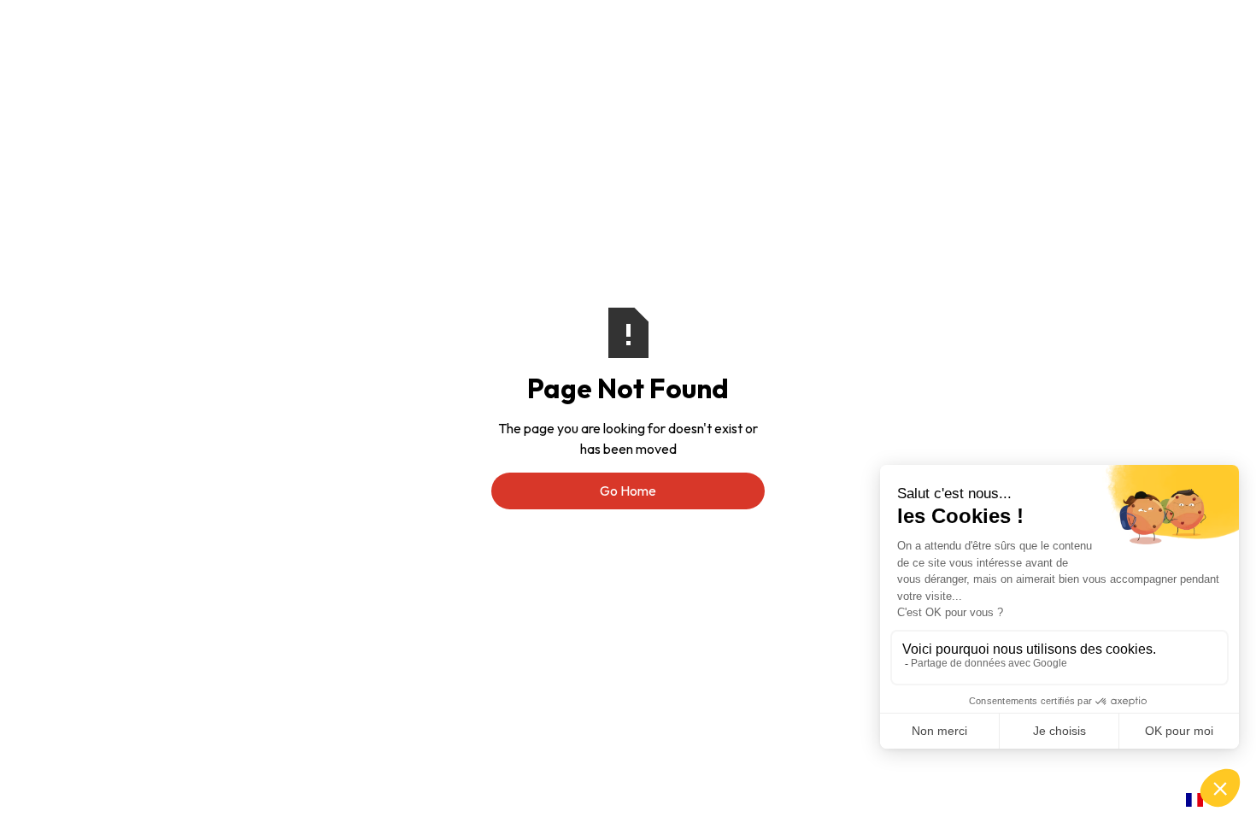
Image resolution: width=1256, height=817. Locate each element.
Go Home (628, 490)
